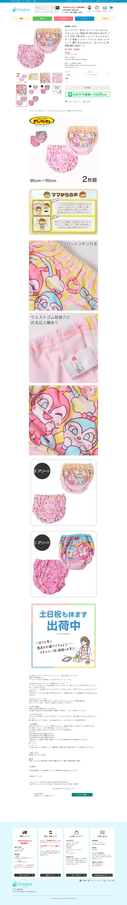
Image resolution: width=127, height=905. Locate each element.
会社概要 (69, 1)
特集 (21, 18)
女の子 (63, 18)
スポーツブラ (54, 11)
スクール (84, 18)
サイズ (67, 72)
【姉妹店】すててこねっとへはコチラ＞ (105, 1)
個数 (66, 78)
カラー (90, 72)
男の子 (42, 18)
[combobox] (47, 8)
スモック (45, 11)
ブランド (106, 18)
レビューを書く (82, 794)
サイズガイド (87, 1)
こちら (76, 67)
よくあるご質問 (78, 1)
